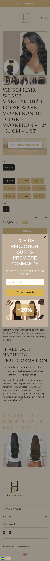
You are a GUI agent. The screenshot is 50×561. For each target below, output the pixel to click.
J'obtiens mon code (25, 292)
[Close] (45, 237)
